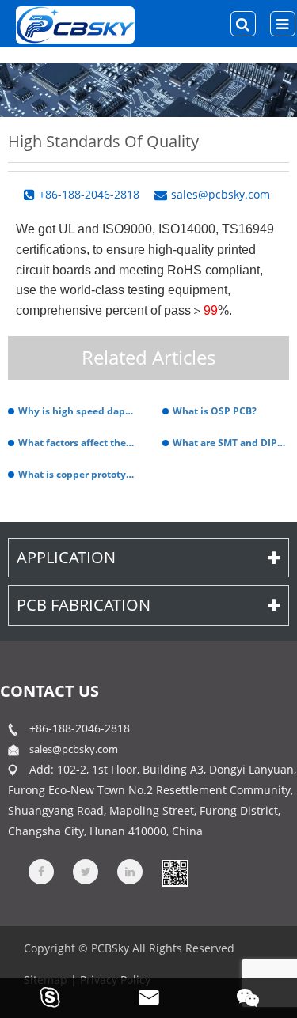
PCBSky (110, 948)
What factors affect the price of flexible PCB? (76, 442)
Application (66, 557)
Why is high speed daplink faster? (76, 411)
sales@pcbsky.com (73, 749)
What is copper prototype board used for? (76, 474)
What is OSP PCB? (215, 411)
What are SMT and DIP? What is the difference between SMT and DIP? (231, 442)
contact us (49, 691)
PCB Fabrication (83, 604)
